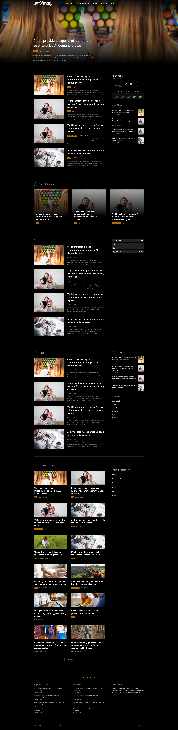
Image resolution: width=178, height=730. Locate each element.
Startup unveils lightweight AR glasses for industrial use (85, 612)
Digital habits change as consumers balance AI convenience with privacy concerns (85, 104)
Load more (69, 659)
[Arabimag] (44, 3)
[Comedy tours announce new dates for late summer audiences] (88, 571)
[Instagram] (138, 3)
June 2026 (115, 408)
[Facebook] (134, 3)
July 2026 (115, 404)
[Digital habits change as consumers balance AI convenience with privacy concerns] (49, 109)
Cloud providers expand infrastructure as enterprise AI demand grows (62, 43)
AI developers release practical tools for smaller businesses (85, 152)
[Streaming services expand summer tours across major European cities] (50, 571)
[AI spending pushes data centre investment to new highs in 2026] (50, 542)
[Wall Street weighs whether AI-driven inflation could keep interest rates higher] (49, 133)
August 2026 (116, 401)
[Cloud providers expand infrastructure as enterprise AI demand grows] (89, 34)
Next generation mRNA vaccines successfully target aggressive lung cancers (50, 613)
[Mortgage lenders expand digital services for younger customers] (88, 542)
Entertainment (72, 135)
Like (142, 240)
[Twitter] (142, 3)
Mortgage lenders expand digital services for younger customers (86, 553)
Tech (35, 51)
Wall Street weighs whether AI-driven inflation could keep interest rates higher (86, 128)
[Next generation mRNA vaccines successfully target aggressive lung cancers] (50, 600)
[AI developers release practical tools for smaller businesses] (49, 157)
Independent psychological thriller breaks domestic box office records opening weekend (50, 645)
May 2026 (115, 411)
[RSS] (91, 677)
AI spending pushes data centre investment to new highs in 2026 (48, 553)
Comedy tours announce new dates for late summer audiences (87, 583)
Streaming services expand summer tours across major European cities (50, 583)
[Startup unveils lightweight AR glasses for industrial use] (88, 600)
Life (69, 111)
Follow (141, 244)
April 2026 (115, 414)
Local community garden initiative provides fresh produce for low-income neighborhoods (86, 645)
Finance (36, 558)
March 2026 (115, 418)
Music (35, 587)
